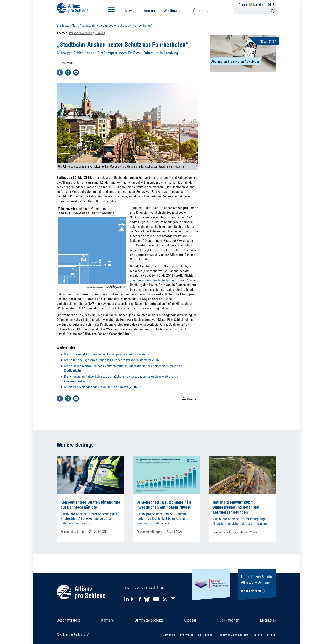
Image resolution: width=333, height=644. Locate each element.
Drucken (192, 399)
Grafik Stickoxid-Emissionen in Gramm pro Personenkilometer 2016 (109, 354)
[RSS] (165, 599)
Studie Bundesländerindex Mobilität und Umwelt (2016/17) (103, 387)
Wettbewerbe (173, 10)
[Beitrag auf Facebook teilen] (60, 72)
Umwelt (100, 33)
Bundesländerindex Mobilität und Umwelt (158, 280)
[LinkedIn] (127, 599)
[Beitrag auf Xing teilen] (68, 72)
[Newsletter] (174, 599)
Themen (148, 10)
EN (274, 5)
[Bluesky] (146, 602)
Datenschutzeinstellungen (233, 635)
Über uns (200, 10)
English (271, 635)
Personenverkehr (80, 33)
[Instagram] (133, 600)
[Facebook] (140, 599)
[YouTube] (156, 599)
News (129, 10)
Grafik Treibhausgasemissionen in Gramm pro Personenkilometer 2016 (111, 360)
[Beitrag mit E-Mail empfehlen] (76, 72)
